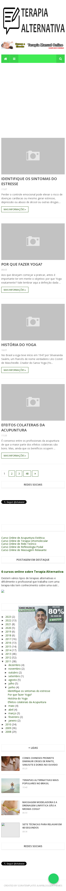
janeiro (12, 720)
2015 (8, 646)
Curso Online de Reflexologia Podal (22, 547)
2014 (8, 650)
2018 (8, 635)
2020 (8, 628)
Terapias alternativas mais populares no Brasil (40, 781)
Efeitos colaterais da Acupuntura (23, 427)
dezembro (14, 665)
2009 (8, 728)
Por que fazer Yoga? (21, 264)
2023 (8, 616)
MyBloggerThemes (50, 885)
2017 (8, 639)
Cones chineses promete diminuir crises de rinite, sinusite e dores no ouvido (40, 761)
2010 (8, 724)
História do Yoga (18, 344)
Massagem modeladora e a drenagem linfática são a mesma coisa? (39, 805)
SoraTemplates (27, 885)
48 (27, 473)
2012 (8, 657)
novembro (14, 668)
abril (11, 709)
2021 (8, 624)
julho (11, 683)
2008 (8, 731)
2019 (8, 631)
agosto (13, 680)
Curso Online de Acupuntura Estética (23, 537)
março (12, 713)
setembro (14, 676)
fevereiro (14, 717)
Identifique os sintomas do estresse (29, 691)
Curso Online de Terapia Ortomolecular (24, 541)
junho (12, 687)
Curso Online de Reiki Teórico (18, 543)
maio (11, 705)
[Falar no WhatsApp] (53, 878)
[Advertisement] (33, 98)
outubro (13, 672)
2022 (8, 620)
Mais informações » (15, 209)
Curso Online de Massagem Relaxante (24, 550)
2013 (8, 654)
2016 (8, 642)
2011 (8, 661)
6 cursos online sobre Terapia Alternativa (32, 572)
